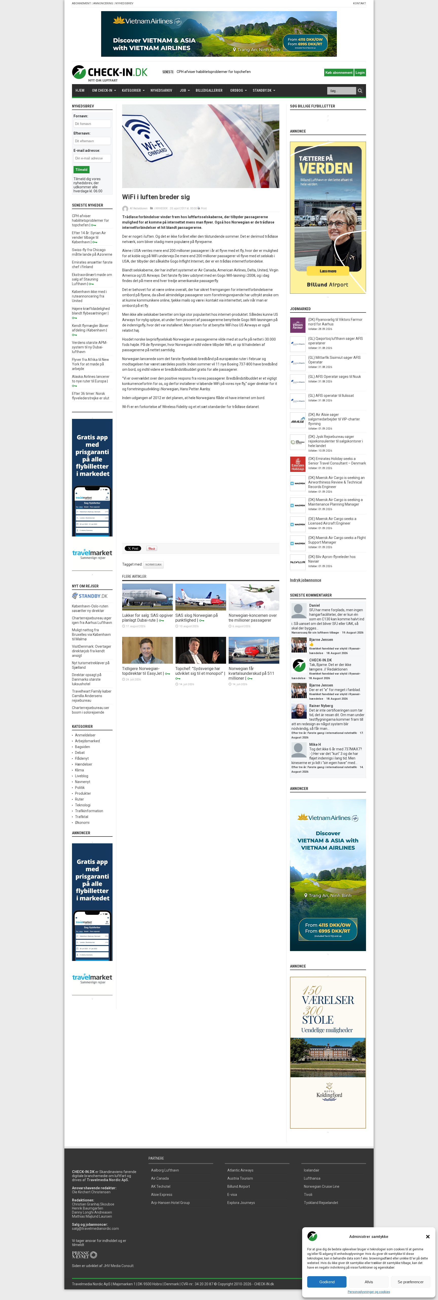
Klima (79, 770)
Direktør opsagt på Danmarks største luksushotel (86, 679)
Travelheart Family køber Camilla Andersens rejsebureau (92, 695)
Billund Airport (238, 1186)
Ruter (79, 799)
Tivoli (308, 1195)
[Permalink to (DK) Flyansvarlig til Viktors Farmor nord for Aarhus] (298, 332)
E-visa (232, 1195)
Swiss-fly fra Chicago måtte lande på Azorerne (214, 72)
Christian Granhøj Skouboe (93, 1204)
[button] (427, 1236)
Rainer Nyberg (321, 706)
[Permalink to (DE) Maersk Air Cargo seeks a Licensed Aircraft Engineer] (298, 531)
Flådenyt (82, 758)
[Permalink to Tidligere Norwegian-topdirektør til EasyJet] (147, 662)
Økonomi (82, 823)
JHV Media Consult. (118, 1266)
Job (183, 90)
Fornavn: (81, 116)
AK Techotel (160, 1186)
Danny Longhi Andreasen (92, 1212)
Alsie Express (161, 1195)
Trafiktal (81, 817)
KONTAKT (359, 3)
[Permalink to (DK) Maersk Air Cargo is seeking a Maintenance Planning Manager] (298, 512)
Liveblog (81, 776)
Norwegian (153, 564)
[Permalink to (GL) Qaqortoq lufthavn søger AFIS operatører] (298, 351)
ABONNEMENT (81, 3)
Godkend (327, 1282)
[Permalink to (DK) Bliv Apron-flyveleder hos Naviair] (298, 569)
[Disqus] (200, 476)
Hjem (80, 90)
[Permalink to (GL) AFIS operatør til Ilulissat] (298, 408)
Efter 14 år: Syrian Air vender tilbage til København (89, 237)
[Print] (198, 208)
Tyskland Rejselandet (321, 1203)
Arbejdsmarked (87, 741)
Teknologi (82, 805)
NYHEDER (161, 208)
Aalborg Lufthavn (165, 1170)
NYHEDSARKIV (161, 90)
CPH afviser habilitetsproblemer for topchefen (90, 220)
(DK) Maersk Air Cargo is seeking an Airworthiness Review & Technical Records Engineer (336, 482)
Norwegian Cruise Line (321, 1186)
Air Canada (160, 1178)
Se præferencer (411, 1282)
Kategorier (131, 90)
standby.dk (262, 90)
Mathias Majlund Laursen (92, 1216)
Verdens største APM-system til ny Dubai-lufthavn (89, 347)
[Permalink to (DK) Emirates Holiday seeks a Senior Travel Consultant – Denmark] (298, 471)
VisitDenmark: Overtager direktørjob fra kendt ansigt (91, 651)
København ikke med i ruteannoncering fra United (89, 296)
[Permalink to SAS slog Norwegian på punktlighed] (200, 609)
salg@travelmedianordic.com (95, 1229)
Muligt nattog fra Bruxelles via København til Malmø (91, 634)
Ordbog (236, 90)
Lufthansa (312, 1178)
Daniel (314, 605)
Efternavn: (82, 133)
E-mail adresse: (87, 150)
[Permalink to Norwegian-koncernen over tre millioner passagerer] (254, 609)
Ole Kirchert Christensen (91, 1192)
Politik (80, 788)
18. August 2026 (337, 653)
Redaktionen (140, 208)
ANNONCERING (103, 3)
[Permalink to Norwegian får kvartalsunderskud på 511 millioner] (254, 662)
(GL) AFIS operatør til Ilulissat (331, 396)
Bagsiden (82, 747)
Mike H (315, 744)
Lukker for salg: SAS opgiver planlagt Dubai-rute (147, 618)
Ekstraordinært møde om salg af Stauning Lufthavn (92, 279)
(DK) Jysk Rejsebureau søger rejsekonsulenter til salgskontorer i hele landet (335, 441)
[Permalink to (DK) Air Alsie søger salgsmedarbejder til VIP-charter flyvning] (298, 427)
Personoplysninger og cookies (369, 1292)
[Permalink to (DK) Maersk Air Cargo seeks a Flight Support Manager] (298, 550)
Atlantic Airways (240, 1170)
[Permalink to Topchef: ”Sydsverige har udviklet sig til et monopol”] (200, 662)
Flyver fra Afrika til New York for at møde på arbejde (90, 364)
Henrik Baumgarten (87, 1208)
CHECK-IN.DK (320, 660)
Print (204, 208)
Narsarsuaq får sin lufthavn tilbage (315, 632)
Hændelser (83, 764)
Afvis (369, 1282)
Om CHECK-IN (102, 90)
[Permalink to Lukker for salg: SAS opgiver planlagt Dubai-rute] (147, 609)
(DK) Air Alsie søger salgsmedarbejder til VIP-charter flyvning (334, 419)
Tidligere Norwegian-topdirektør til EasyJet (142, 671)
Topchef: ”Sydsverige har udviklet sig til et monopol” (199, 671)
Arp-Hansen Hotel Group (170, 1203)
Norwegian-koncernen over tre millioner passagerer (253, 618)
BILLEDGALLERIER (209, 90)
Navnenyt (82, 782)
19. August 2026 (352, 632)
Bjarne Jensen (321, 640)
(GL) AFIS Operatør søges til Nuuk (334, 377)
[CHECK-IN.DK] (109, 78)
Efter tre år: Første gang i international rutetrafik (324, 733)
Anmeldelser (85, 735)
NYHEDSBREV (124, 3)
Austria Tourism (240, 1178)
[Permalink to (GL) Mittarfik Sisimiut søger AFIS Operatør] (298, 370)
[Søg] (360, 91)
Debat (80, 753)
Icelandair (311, 1170)
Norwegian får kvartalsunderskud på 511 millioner (251, 673)
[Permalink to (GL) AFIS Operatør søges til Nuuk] (298, 389)
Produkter (83, 793)
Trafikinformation (89, 811)
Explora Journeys (241, 1203)
